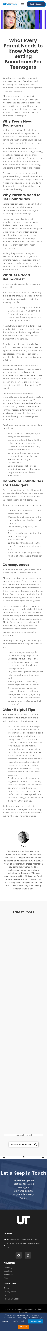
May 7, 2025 (11, 1094)
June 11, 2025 (12, 1023)
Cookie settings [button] (35, 1321)
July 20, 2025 (12, 948)
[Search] (35, 1144)
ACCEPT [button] (23, 1327)
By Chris (17, 983)
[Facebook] (19, 1255)
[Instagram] (28, 1255)
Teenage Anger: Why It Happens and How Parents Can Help (23, 956)
